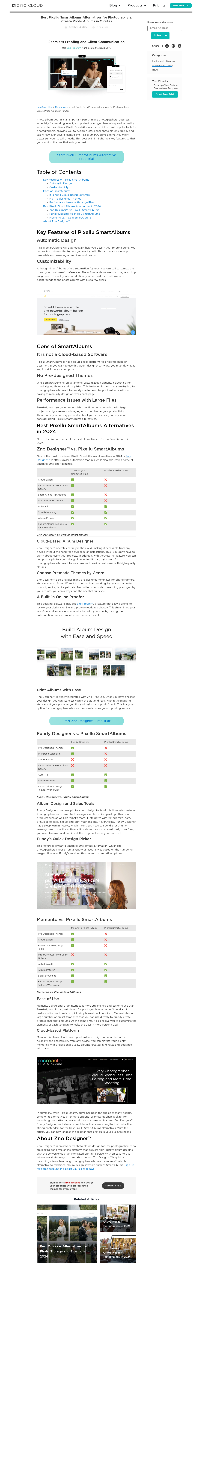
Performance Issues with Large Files (71, 202)
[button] (167, 46)
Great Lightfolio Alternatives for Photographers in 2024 (116, 1222)
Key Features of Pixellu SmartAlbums (66, 180)
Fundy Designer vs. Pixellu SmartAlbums (74, 214)
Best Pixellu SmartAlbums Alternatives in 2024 (72, 206)
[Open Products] (145, 5)
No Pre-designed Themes (65, 198)
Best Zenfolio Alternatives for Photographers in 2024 (116, 1253)
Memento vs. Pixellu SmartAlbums (70, 217)
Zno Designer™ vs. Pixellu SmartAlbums (74, 210)
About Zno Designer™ (56, 221)
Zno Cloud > (160, 81)
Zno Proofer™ (85, 604)
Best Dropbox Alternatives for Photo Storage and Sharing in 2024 (63, 1251)
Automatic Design (60, 183)
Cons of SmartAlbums (56, 191)
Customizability (58, 187)
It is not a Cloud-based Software (69, 195)
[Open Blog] (119, 5)
